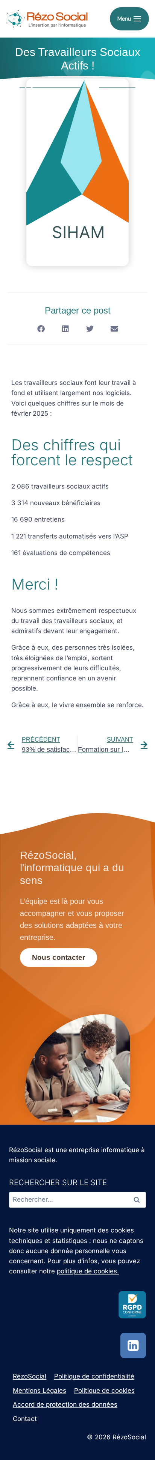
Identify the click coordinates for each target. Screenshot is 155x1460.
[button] (40, 328)
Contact (25, 1418)
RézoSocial (29, 1376)
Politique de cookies (104, 1390)
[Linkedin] (133, 1345)
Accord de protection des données (65, 1404)
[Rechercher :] (77, 1199)
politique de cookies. (88, 1271)
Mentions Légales (39, 1390)
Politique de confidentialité (94, 1376)
